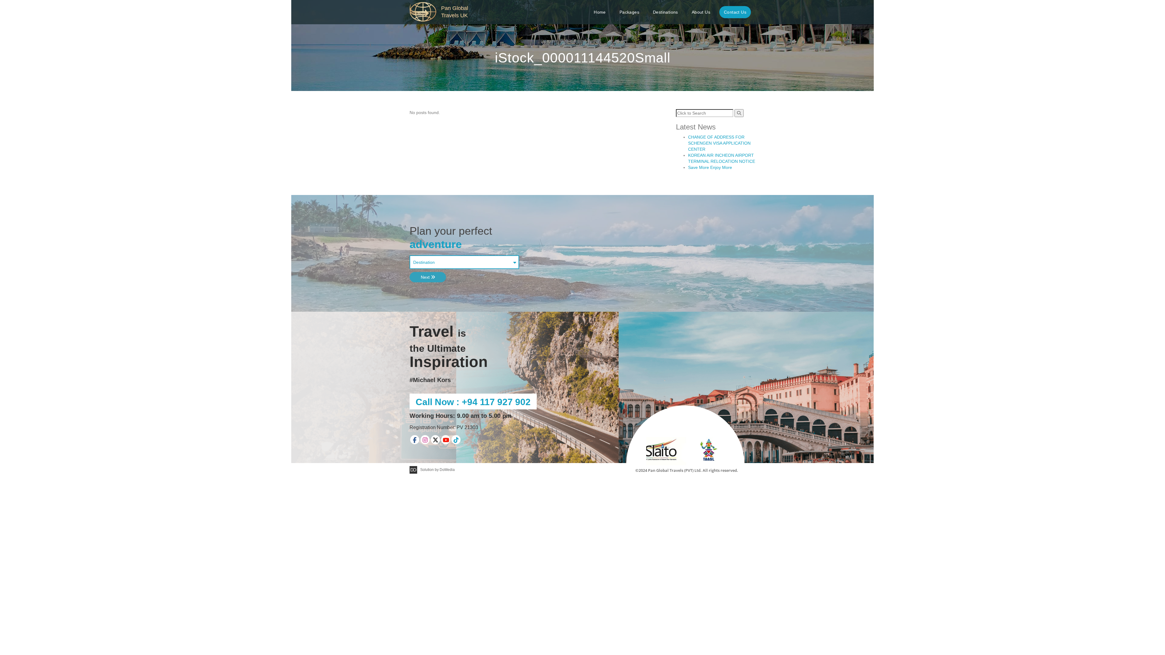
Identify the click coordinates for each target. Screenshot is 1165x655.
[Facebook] (414, 439)
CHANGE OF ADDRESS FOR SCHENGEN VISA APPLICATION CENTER (719, 143)
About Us (701, 12)
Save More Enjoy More (710, 167)
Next (426, 277)
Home (600, 12)
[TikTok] (456, 439)
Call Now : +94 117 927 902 (473, 402)
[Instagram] (425, 439)
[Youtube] (445, 439)
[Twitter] (435, 439)
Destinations (665, 12)
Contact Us (735, 12)
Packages (629, 12)
